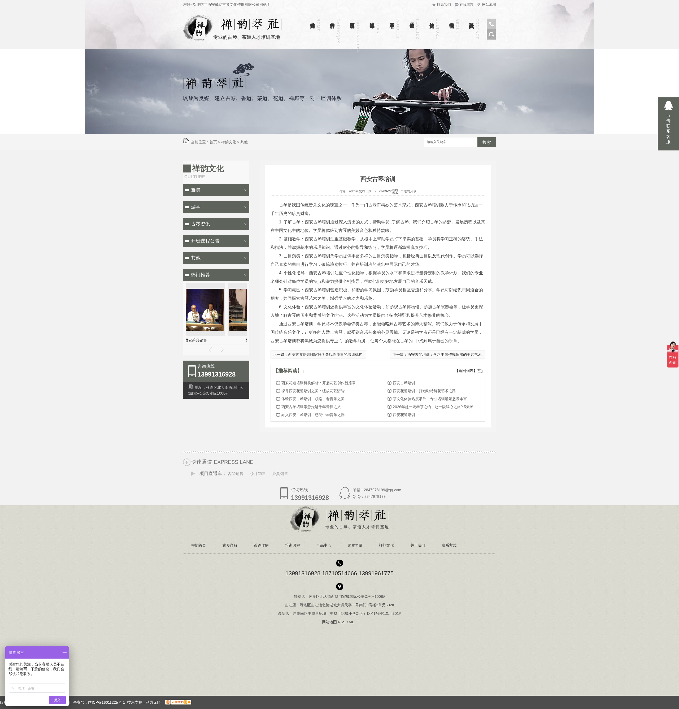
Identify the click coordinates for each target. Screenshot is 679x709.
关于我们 (451, 20)
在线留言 (466, 5)
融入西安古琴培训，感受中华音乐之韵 (313, 415)
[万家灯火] (177, 702)
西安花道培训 (404, 415)
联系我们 (444, 5)
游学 (196, 207)
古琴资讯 (200, 224)
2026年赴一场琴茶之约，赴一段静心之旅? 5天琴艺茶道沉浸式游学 (435, 407)
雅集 (196, 190)
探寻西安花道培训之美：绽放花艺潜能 (313, 391)
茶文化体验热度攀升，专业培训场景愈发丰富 (430, 399)
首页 (213, 142)
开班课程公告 (205, 241)
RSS (342, 622)
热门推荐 (200, 275)
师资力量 (412, 20)
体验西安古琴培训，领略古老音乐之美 (313, 399)
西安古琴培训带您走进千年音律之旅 (311, 407)
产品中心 (392, 20)
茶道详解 (352, 20)
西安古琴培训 (404, 383)
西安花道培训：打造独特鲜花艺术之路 (424, 391)
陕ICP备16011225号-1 (106, 702)
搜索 (486, 142)
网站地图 (489, 5)
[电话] (491, 28)
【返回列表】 (466, 371)
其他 (244, 142)
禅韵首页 (312, 20)
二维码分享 (408, 191)
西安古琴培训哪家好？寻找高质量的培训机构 (325, 354)
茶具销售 (280, 473)
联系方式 (471, 20)
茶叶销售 (258, 473)
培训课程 (372, 20)
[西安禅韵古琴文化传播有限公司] (339, 531)
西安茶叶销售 (216, 340)
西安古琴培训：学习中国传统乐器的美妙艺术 (444, 354)
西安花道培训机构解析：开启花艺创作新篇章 (318, 383)
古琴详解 (332, 20)
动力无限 (153, 702)
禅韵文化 (431, 20)
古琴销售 (235, 473)
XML (350, 622)
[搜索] (491, 38)
